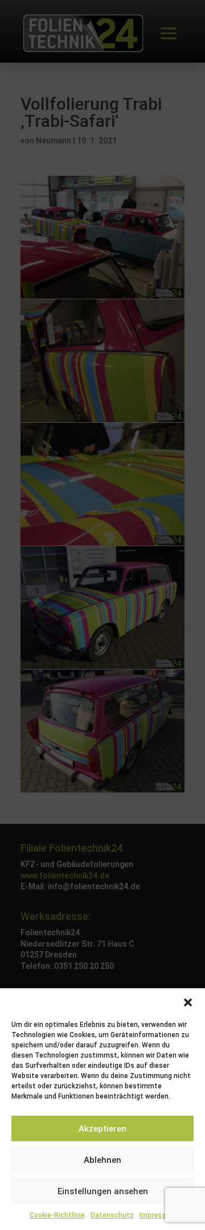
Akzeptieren (102, 1129)
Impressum (158, 1215)
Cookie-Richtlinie (57, 1215)
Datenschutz (112, 1215)
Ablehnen (102, 1160)
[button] (188, 1002)
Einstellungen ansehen (103, 1191)
